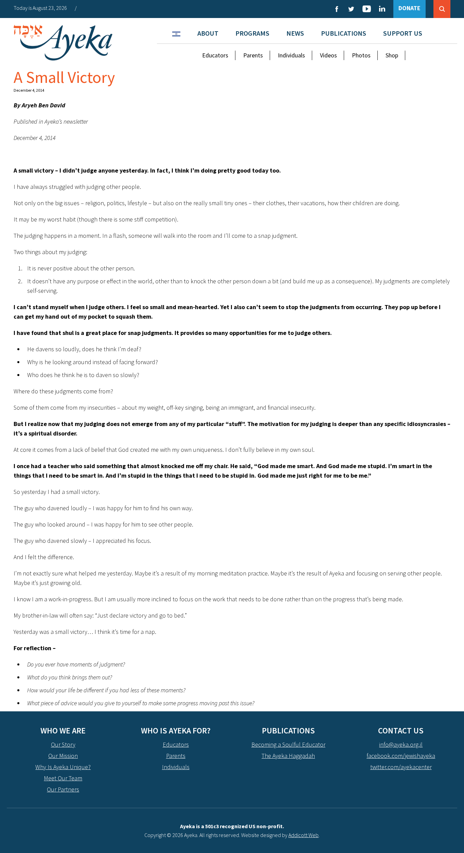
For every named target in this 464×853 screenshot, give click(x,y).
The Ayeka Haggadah (288, 756)
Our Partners (63, 789)
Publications (343, 33)
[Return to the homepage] (63, 42)
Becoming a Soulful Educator (288, 744)
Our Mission (63, 756)
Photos (361, 55)
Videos (328, 55)
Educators (215, 55)
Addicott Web (303, 835)
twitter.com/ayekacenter (401, 767)
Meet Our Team (63, 778)
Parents (253, 55)
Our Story (63, 744)
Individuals (291, 55)
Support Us (402, 33)
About (207, 33)
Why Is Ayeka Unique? (63, 767)
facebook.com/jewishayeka (401, 756)
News (295, 33)
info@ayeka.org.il (401, 744)
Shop (392, 55)
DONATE (409, 8)
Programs (252, 33)
